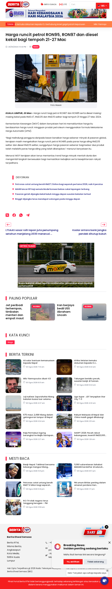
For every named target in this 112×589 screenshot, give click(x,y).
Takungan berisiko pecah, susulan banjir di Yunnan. (87, 379)
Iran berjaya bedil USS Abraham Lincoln (65, 310)
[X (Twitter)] (7, 215)
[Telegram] (28, 215)
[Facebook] (14, 215)
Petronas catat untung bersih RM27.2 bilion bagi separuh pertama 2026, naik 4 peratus (59, 184)
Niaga (35, 47)
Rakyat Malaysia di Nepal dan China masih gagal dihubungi (89, 416)
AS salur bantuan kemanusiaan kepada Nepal (38, 361)
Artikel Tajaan (27, 246)
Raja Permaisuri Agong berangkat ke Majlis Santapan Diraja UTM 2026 (38, 434)
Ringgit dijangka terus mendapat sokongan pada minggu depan (47, 199)
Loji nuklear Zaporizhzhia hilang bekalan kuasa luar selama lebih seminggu (38, 397)
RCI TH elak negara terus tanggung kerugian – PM (35, 501)
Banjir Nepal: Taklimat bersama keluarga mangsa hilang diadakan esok (38, 465)
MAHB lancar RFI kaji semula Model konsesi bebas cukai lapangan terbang (52, 189)
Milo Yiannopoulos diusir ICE (81, 24)
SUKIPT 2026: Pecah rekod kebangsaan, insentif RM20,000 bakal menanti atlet (89, 434)
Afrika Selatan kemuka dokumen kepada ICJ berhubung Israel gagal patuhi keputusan (89, 361)
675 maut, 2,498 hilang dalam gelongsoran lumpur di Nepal (38, 416)
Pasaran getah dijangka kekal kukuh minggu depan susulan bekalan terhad (53, 194)
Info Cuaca (50, 4)
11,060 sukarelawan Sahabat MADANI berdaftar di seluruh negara (88, 465)
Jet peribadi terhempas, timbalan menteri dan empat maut (15, 311)
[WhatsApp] (21, 215)
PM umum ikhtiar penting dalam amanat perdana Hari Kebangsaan (90, 483)
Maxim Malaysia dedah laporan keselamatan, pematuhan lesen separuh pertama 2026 (55, 284)
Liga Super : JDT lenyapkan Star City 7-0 (89, 397)
